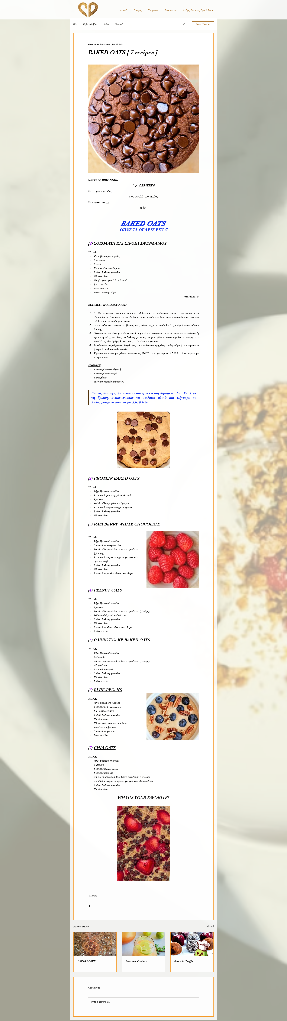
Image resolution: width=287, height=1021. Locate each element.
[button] (184, 24)
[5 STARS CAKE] (95, 944)
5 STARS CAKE (86, 961)
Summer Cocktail (136, 961)
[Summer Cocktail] (143, 944)
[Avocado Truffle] (192, 944)
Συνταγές (119, 24)
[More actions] (197, 44)
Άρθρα (106, 24)
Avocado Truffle (183, 961)
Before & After (90, 24)
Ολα (75, 24)
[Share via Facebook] (89, 906)
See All (210, 926)
